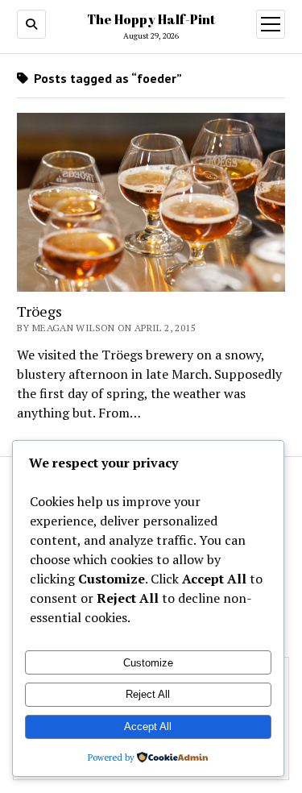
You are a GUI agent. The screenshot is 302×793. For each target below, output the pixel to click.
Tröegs (39, 311)
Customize (148, 663)
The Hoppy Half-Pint (151, 19)
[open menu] (270, 24)
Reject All (148, 694)
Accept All (148, 726)
